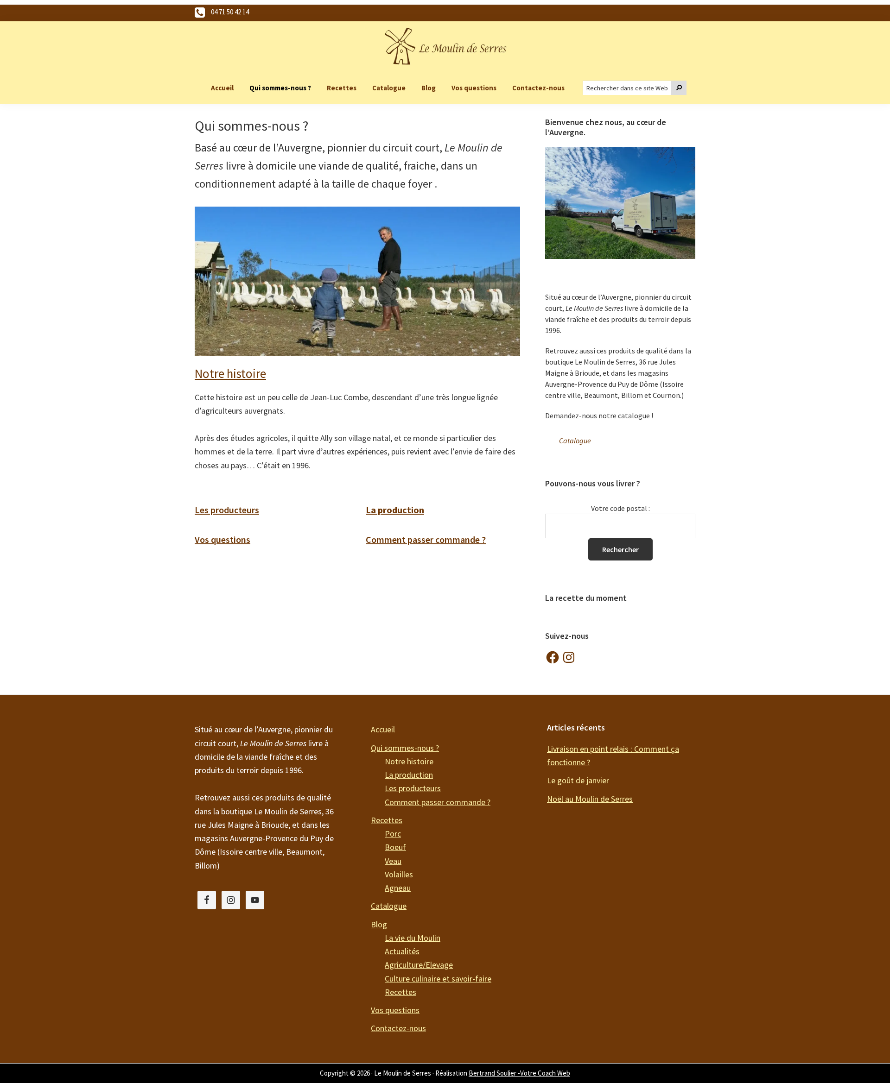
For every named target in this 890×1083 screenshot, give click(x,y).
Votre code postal (619, 508)
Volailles (399, 874)
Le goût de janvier (578, 780)
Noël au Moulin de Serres (590, 798)
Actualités (402, 951)
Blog (379, 924)
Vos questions (222, 539)
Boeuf (395, 847)
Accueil (383, 729)
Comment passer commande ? (426, 539)
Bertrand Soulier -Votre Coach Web (519, 1073)
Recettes (386, 820)
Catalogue (575, 440)
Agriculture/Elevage (419, 964)
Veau (393, 861)
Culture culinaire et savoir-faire (438, 978)
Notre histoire (230, 373)
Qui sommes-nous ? (405, 748)
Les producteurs (227, 510)
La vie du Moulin (412, 937)
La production (409, 774)
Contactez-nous (398, 1028)
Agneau (398, 887)
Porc (393, 833)
